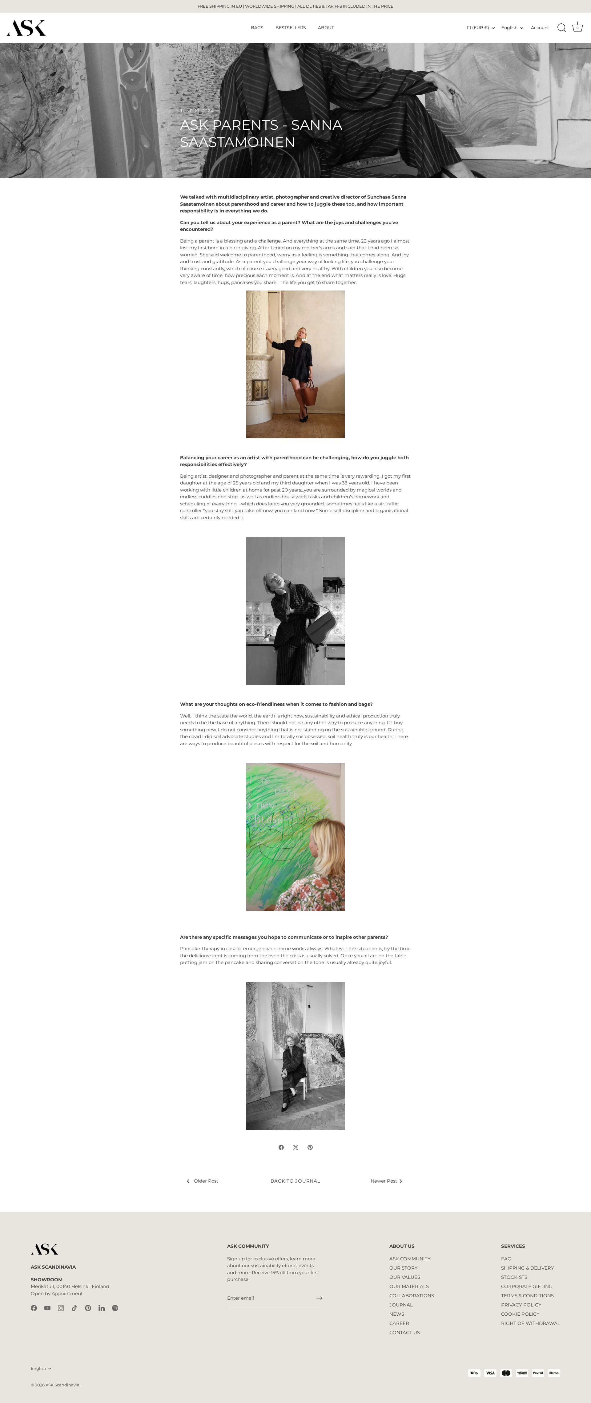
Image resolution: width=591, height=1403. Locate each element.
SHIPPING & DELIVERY (527, 1268)
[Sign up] (319, 1298)
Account (540, 27)
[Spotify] (115, 1307)
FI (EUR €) (478, 27)
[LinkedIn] (101, 1307)
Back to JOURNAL (295, 1181)
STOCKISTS (514, 1277)
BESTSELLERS (290, 27)
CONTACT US (404, 1332)
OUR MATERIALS (409, 1286)
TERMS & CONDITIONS (527, 1295)
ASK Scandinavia (62, 1385)
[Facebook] (34, 1307)
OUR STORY (403, 1268)
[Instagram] (61, 1307)
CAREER (399, 1323)
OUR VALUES (404, 1277)
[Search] (562, 28)
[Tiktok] (74, 1307)
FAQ (506, 1259)
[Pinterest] (88, 1307)
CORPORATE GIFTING (527, 1286)
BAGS (257, 27)
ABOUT (326, 27)
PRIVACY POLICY (521, 1305)
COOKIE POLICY (520, 1314)
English (509, 27)
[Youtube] (47, 1307)
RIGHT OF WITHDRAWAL (530, 1323)
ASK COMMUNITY (410, 1259)
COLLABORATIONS (411, 1295)
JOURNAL (401, 1305)
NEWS (396, 1314)
